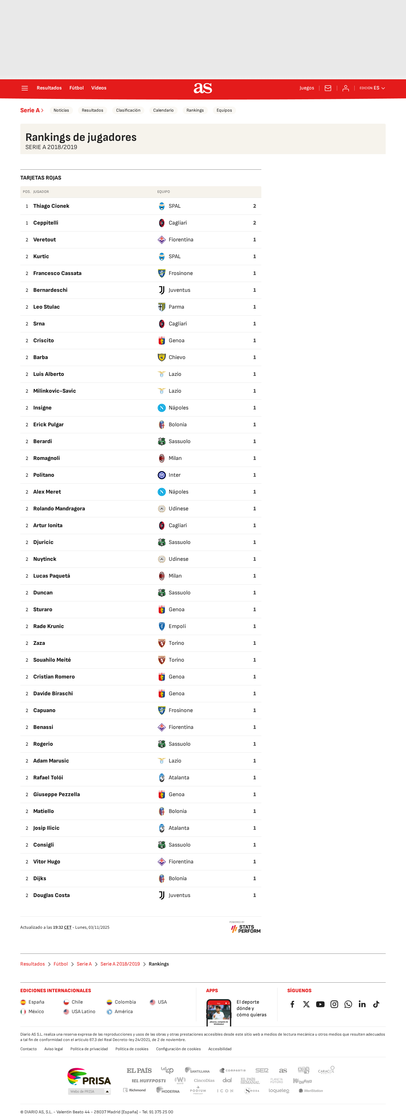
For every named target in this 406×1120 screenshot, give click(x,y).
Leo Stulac (46, 307)
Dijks (39, 878)
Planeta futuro (276, 1081)
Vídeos (99, 88)
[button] (89, 1092)
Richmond (134, 1090)
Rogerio (43, 744)
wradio (180, 1081)
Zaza (39, 643)
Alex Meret (47, 491)
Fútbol (76, 88)
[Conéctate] (346, 88)
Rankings (195, 110)
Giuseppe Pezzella (56, 794)
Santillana (197, 1070)
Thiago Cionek (51, 206)
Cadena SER (262, 1070)
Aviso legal (53, 1048)
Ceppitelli (45, 222)
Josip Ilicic (46, 828)
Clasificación (128, 110)
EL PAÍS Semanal (250, 1081)
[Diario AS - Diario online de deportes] (203, 88)
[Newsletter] (328, 88)
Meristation (310, 1091)
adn (304, 1070)
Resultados (49, 88)
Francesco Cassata (57, 273)
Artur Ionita (47, 525)
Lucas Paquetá (51, 576)
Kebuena (302, 1081)
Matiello (43, 811)
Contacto (28, 1048)
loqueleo (279, 1091)
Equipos (224, 110)
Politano (43, 475)
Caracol (326, 1070)
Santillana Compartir (232, 1070)
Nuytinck (44, 559)
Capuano (44, 710)
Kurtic (41, 256)
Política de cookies (131, 1048)
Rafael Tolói (48, 777)
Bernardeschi (50, 290)
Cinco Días (204, 1081)
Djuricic (43, 542)
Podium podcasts (198, 1091)
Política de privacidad (89, 1048)
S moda (252, 1091)
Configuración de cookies (178, 1048)
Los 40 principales (167, 1070)
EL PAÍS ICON (225, 1091)
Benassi (43, 727)
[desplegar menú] (24, 88)
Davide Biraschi (53, 693)
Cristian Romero (54, 676)
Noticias (61, 110)
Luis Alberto (48, 374)
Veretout (44, 239)
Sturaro (42, 609)
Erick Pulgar (48, 424)
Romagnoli (46, 458)
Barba (40, 357)
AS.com (283, 1070)
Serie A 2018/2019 (120, 964)
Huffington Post (148, 1081)
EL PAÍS (139, 1070)
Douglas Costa (51, 895)
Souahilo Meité (52, 660)
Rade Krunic (48, 626)
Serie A (30, 110)
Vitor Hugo (46, 861)
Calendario (163, 110)
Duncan (43, 592)
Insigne (42, 407)
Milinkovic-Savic (54, 391)
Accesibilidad (220, 1048)
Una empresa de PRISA (89, 1076)
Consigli (43, 845)
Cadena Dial (227, 1081)
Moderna (168, 1091)
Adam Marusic (51, 760)
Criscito (43, 340)
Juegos (307, 88)
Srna (39, 323)
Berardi (42, 441)
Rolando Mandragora (59, 508)
